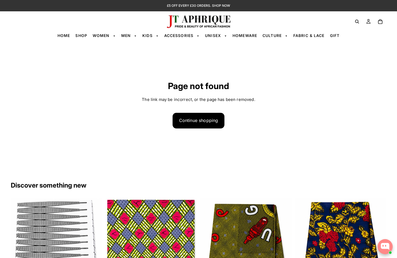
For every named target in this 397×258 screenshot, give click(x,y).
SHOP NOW (221, 6)
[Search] (357, 22)
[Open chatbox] (385, 246)
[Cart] (380, 22)
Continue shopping (198, 120)
